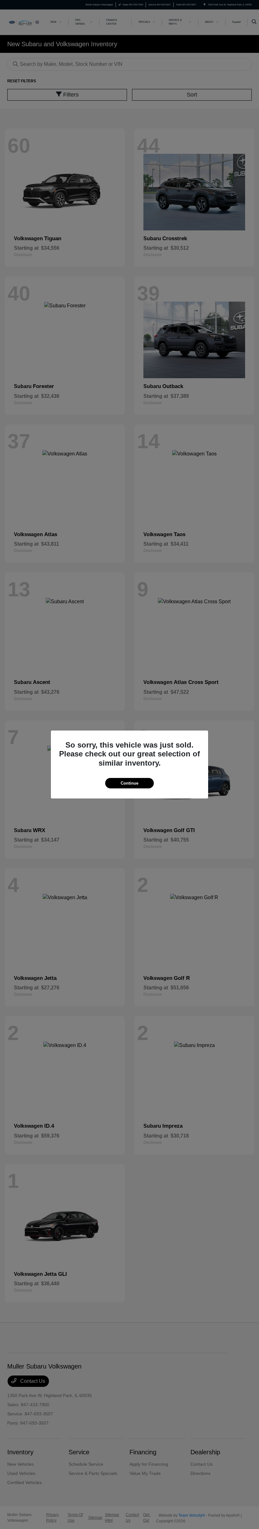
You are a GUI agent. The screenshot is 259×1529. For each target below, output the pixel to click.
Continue (129, 783)
